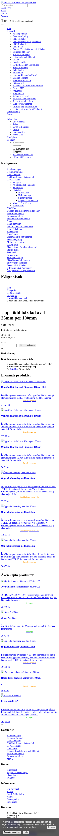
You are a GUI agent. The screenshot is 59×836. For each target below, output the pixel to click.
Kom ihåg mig (22, 149)
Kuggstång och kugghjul (24, 185)
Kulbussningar (25, 195)
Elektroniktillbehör (21, 52)
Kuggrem (17, 182)
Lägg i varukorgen (27, 345)
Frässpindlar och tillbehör (24, 57)
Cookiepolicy (19, 132)
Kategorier (11, 31)
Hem (9, 287)
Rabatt (15, 124)
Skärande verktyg (20, 96)
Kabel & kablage (20, 67)
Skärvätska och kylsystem (24, 98)
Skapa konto (12, 775)
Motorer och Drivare (22, 80)
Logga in (11, 140)
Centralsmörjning (20, 36)
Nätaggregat (18, 83)
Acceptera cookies (12, 832)
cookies (17, 822)
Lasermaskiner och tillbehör (25, 75)
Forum (10, 114)
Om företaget (18, 121)
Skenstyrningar (25, 198)
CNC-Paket (18, 46)
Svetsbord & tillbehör (22, 104)
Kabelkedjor (18, 70)
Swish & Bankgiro (21, 127)
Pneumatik (17, 91)
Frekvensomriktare (21, 54)
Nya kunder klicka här (23, 154)
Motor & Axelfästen (22, 203)
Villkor (16, 129)
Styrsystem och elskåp (23, 101)
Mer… (10, 759)
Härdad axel (23, 192)
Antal (3, 342)
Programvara (18, 93)
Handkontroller (19, 62)
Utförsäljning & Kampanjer (25, 106)
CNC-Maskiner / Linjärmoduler (27, 41)
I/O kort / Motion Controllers (26, 65)
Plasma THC (18, 88)
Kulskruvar (18, 187)
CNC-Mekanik (19, 44)
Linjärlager (17, 190)
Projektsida (18, 134)
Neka (26, 832)
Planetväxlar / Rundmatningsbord (28, 85)
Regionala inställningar (17, 772)
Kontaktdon (18, 72)
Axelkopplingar (20, 33)
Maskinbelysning (20, 78)
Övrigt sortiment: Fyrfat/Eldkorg (27, 109)
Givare (16, 59)
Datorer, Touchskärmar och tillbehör (29, 49)
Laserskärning (13, 111)
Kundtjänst (12, 137)
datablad (14, 369)
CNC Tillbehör (19, 39)
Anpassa (51, 827)
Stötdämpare (18, 205)
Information (12, 119)
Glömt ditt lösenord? (22, 157)
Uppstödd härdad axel (28, 200)
